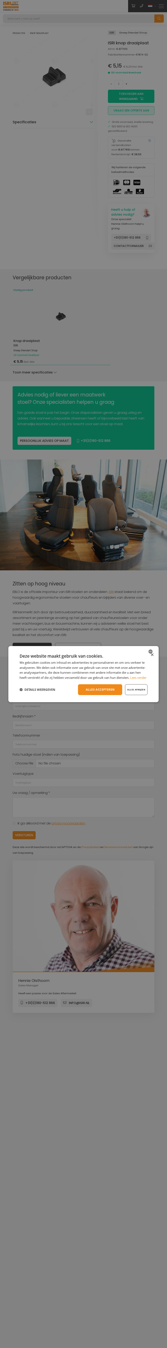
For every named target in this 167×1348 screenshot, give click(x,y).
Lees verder (138, 678)
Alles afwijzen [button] (136, 689)
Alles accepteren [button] (100, 689)
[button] (37, 689)
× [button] (152, 654)
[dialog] (83, 674)
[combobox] (151, 651)
